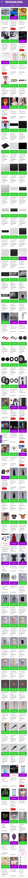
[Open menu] (1, 1)
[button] (17, 5)
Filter (1, 439)
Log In (12, 5)
